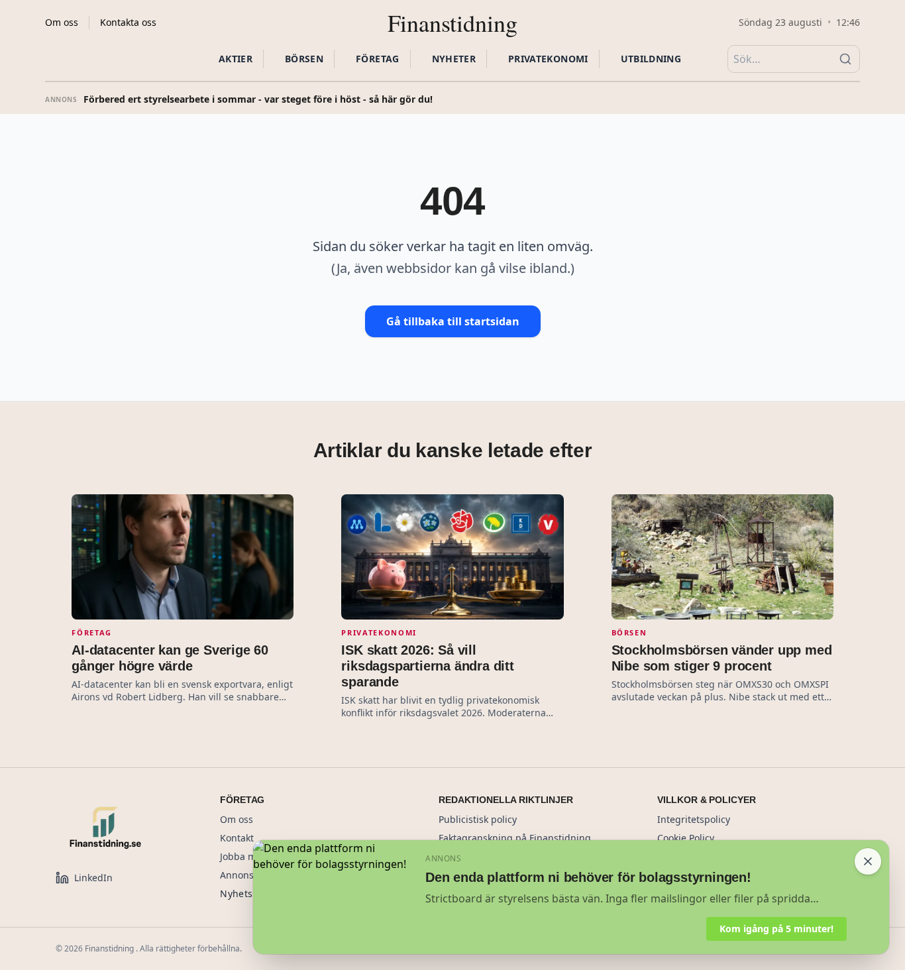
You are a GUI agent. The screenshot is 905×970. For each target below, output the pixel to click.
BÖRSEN (304, 58)
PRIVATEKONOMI (548, 58)
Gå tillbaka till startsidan (452, 321)
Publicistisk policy (478, 819)
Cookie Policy (685, 838)
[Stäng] (868, 861)
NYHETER (454, 58)
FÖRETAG (377, 58)
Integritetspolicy (693, 819)
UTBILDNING (651, 58)
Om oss (61, 22)
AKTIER (235, 58)
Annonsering (249, 875)
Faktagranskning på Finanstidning (515, 838)
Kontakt (237, 838)
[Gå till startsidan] (122, 827)
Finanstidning (452, 22)
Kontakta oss (128, 22)
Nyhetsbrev (247, 893)
